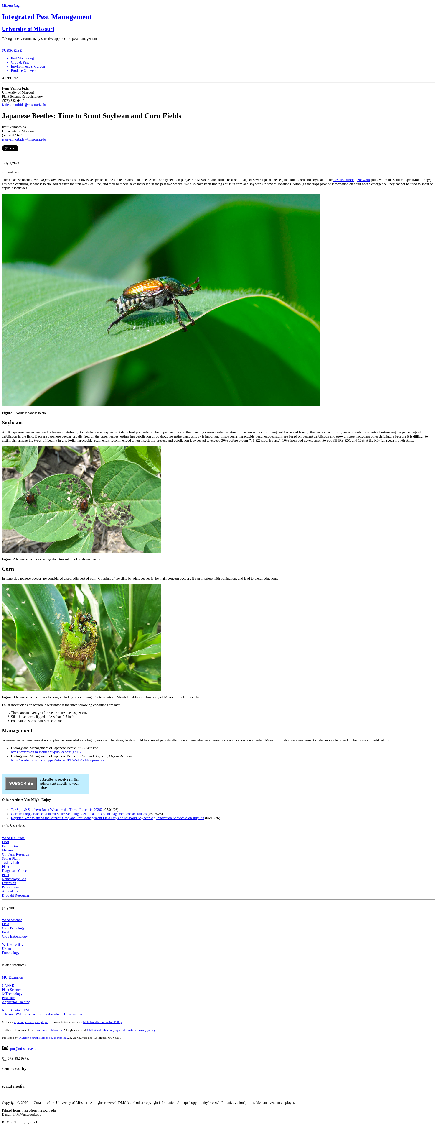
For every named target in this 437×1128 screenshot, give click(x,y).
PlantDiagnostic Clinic (14, 869)
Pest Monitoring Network (351, 180)
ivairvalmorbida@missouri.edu (24, 105)
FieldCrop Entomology (15, 934)
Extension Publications (10, 885)
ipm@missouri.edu (22, 1049)
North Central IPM (15, 1010)
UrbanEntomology (11, 951)
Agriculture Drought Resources (16, 893)
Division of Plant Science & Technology (43, 1037)
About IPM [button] (13, 1014)
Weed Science (12, 920)
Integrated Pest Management (47, 17)
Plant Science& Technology (12, 992)
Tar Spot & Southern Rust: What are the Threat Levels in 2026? (56, 810)
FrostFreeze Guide (11, 844)
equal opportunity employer (31, 1022)
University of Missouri (28, 29)
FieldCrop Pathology (13, 926)
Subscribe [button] (52, 1014)
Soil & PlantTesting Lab (10, 860)
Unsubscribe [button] (73, 1014)
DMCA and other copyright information (111, 1030)
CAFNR (8, 985)
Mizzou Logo (11, 6)
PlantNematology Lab (14, 877)
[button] (223, 58)
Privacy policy (146, 1030)
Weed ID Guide (13, 838)
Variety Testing (12, 944)
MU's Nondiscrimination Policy (102, 1022)
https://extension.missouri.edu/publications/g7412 (46, 752)
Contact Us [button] (33, 1014)
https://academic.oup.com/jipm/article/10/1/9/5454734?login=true (57, 760)
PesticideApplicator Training (16, 1000)
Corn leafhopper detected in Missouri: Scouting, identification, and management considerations (79, 814)
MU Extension (12, 977)
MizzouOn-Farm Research (15, 852)
